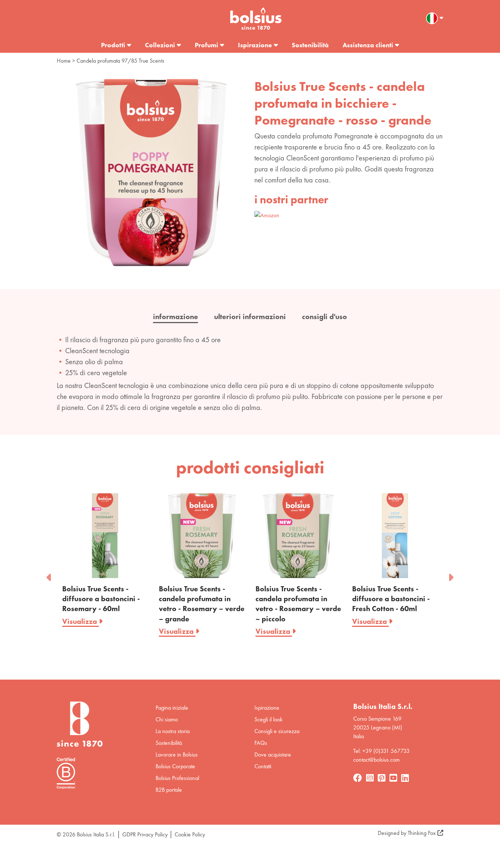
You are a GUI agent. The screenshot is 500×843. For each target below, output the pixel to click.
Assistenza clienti (368, 45)
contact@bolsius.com (376, 759)
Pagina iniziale (172, 707)
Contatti (262, 766)
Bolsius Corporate (175, 766)
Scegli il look (268, 719)
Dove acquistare (272, 754)
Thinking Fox (422, 833)
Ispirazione (255, 45)
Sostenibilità (310, 45)
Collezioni (160, 45)
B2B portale (169, 790)
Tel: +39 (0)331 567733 (381, 751)
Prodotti (113, 45)
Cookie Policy (190, 834)
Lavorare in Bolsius (177, 754)
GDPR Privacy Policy (145, 834)
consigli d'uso (324, 316)
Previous (49, 575)
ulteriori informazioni (250, 316)
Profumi (206, 45)
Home (64, 60)
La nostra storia (173, 731)
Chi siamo (167, 719)
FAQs (260, 743)
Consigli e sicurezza (276, 731)
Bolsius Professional (177, 778)
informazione (175, 316)
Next (450, 575)
